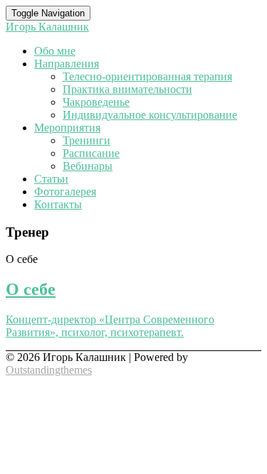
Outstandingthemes (49, 370)
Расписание (91, 153)
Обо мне (54, 51)
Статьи (51, 179)
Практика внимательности (127, 89)
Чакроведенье (96, 102)
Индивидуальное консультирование (150, 115)
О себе (31, 289)
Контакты (58, 204)
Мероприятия (67, 128)
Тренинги (86, 140)
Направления (66, 64)
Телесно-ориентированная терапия (147, 76)
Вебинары (87, 166)
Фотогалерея (65, 191)
